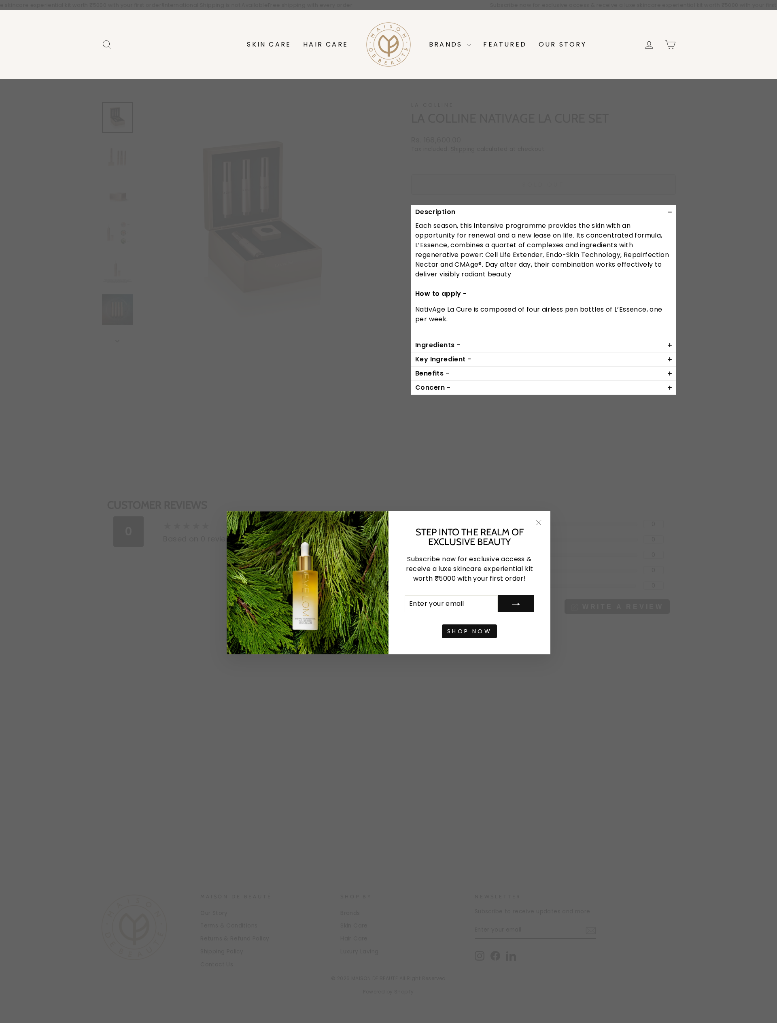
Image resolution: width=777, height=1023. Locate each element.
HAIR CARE (325, 44)
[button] (543, 212)
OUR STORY (562, 44)
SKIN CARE (269, 44)
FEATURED (504, 44)
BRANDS (447, 44)
